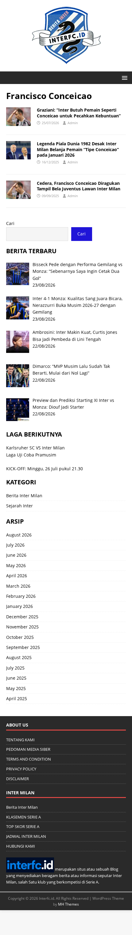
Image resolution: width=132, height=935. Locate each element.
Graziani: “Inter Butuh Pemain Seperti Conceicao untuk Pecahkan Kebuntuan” (79, 112)
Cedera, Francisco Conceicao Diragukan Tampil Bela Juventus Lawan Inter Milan (78, 186)
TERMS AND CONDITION (28, 759)
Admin (73, 122)
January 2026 (19, 606)
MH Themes (68, 904)
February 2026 (21, 596)
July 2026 (15, 545)
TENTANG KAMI (20, 739)
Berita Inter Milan (24, 495)
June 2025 (16, 678)
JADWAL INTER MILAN (26, 836)
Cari (10, 223)
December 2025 (22, 617)
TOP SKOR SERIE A (22, 826)
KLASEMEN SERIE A (23, 817)
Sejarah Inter (19, 506)
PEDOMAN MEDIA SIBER (28, 749)
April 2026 (16, 575)
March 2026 (18, 586)
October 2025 (20, 637)
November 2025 (22, 627)
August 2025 (19, 657)
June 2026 (16, 555)
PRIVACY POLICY (21, 769)
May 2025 (16, 688)
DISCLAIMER (17, 778)
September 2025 (23, 647)
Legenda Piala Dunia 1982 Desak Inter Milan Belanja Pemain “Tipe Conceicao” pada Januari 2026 (78, 149)
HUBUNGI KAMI (20, 846)
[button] (123, 77)
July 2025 (15, 668)
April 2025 (16, 698)
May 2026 (16, 565)
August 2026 (19, 535)
